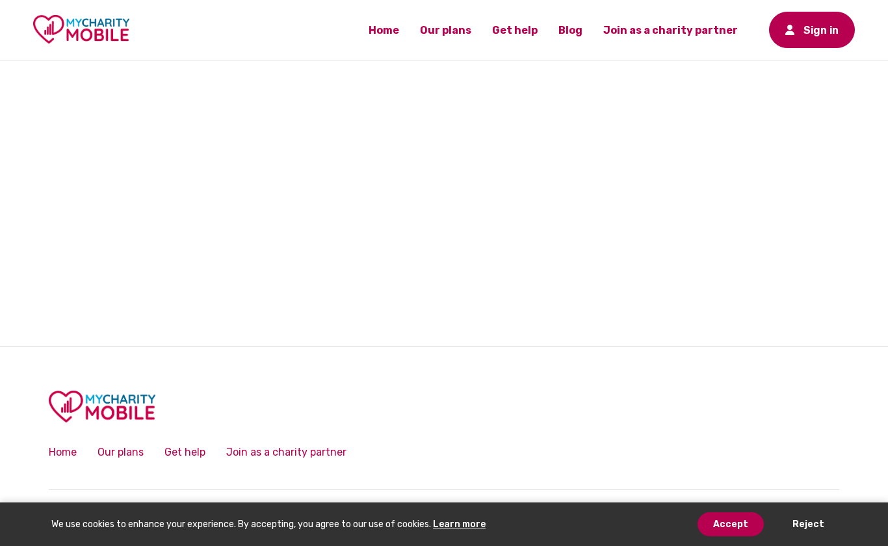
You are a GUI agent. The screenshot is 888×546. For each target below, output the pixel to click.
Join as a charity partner (670, 30)
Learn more (459, 524)
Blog (570, 30)
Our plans (445, 30)
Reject (808, 524)
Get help (515, 30)
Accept (730, 524)
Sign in (812, 30)
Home (384, 30)
